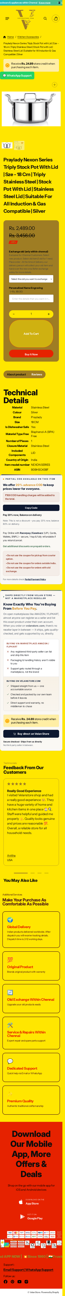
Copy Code (31, 507)
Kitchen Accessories (28, 36)
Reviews (37, 374)
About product (16, 374)
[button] (7, 18)
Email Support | (14, 1270)
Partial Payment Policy (35, 579)
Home (10, 36)
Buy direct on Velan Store (33, 733)
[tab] (16, 374)
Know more (27, 2)
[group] (7, 145)
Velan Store (35, 1292)
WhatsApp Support (39, 1270)
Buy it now (31, 354)
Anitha (11, 855)
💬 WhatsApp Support (17, 75)
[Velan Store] (26, 18)
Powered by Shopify (50, 1292)
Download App (52, 2)
